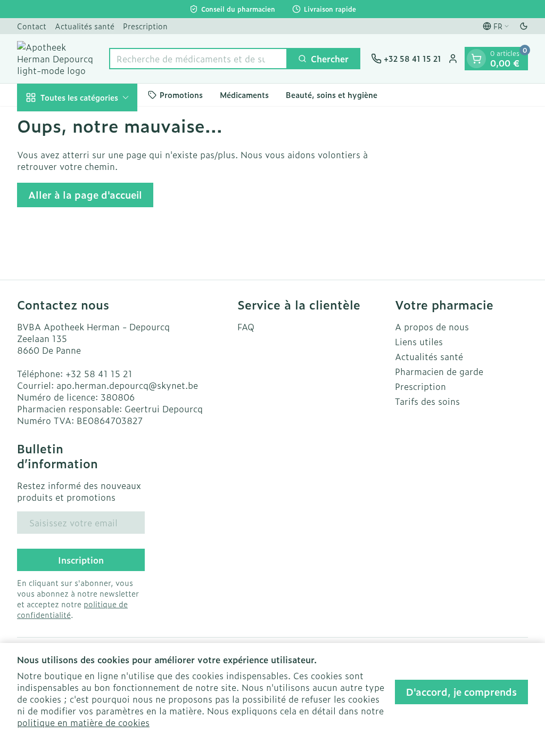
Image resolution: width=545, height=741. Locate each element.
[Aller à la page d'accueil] (57, 59)
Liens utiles (419, 341)
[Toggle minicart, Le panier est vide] (476, 58)
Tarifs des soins (427, 401)
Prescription (145, 25)
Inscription (81, 559)
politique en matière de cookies (83, 722)
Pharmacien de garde (439, 371)
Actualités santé (84, 25)
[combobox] (198, 58)
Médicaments (244, 94)
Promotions (181, 94)
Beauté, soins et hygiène (331, 94)
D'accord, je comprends (461, 692)
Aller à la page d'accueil (85, 195)
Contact (31, 25)
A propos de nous (432, 326)
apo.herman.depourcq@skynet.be (127, 385)
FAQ (245, 326)
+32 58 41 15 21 (99, 373)
